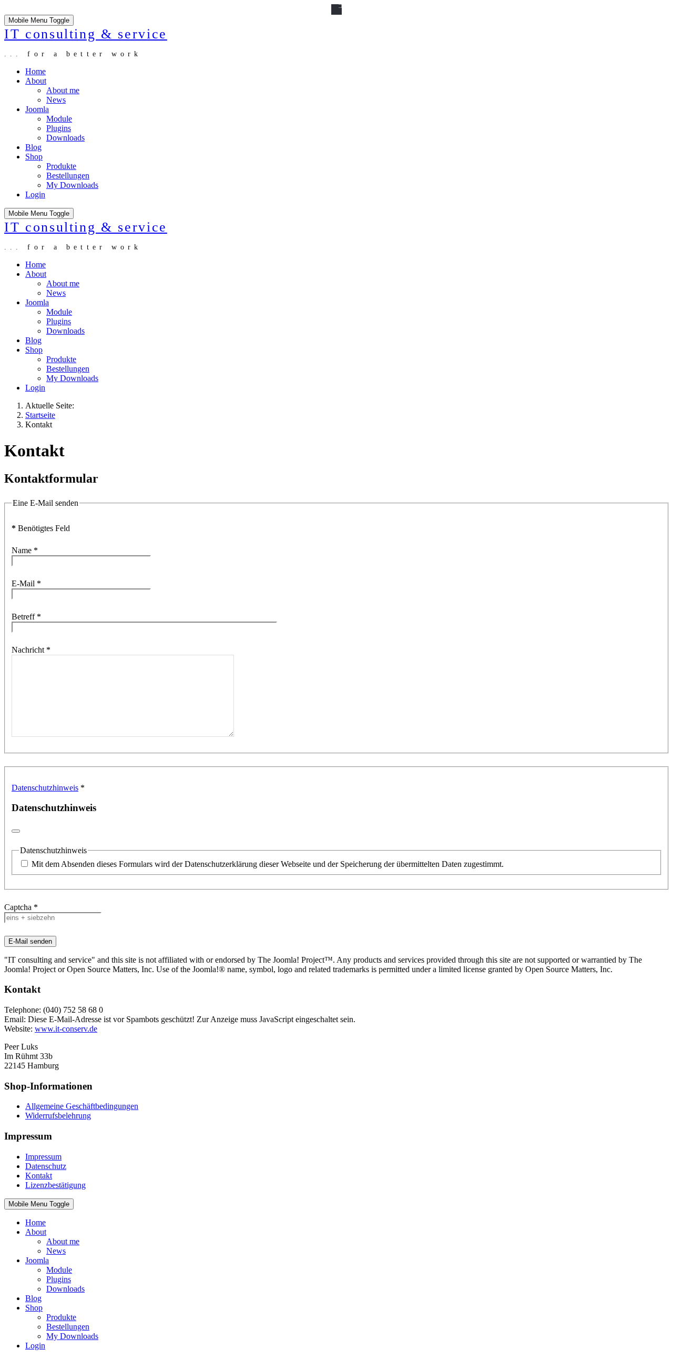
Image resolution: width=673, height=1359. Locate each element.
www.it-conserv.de (66, 1028)
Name (25, 550)
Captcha (21, 907)
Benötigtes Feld (41, 528)
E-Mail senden (30, 941)
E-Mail (26, 583)
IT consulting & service (85, 34)
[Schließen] (16, 831)
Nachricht (31, 649)
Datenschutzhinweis (45, 787)
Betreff (26, 616)
